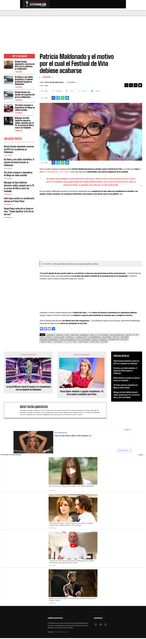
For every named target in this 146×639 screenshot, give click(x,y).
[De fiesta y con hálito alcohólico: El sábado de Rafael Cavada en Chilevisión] (8, 80)
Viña (74, 342)
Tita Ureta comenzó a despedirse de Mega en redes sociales (25, 107)
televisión (58, 342)
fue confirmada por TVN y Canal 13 (57, 172)
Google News (59, 337)
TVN (69, 342)
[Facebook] (126, 85)
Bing (67, 334)
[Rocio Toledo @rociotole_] (13, 410)
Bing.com (74, 334)
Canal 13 (93, 334)
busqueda (84, 334)
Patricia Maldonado (67, 339)
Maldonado (107, 337)
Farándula (18, 130)
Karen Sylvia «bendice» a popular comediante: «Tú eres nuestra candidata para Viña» (81, 393)
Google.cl (71, 337)
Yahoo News (83, 342)
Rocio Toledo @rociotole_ (54, 82)
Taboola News (46, 342)
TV (65, 342)
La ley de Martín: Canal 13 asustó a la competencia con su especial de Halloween (28, 388)
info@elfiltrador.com (61, 632)
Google (49, 337)
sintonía (124, 339)
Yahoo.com (94, 342)
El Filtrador (104, 334)
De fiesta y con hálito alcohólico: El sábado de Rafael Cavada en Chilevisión (24, 81)
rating (94, 339)
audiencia (59, 334)
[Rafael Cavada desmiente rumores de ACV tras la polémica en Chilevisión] (8, 64)
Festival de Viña (132, 334)
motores (125, 337)
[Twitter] (131, 85)
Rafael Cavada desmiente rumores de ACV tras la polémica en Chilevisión (24, 65)
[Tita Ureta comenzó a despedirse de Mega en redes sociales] (8, 108)
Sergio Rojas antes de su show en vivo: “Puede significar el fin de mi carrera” (19, 211)
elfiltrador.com (117, 334)
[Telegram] (140, 85)
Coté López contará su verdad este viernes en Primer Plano (19, 200)
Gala (42, 337)
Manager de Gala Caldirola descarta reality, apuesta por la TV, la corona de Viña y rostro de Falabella (24, 123)
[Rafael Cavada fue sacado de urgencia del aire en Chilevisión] (8, 95)
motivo (116, 337)
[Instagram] (101, 624)
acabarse (50, 334)
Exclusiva (18, 72)
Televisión (18, 113)
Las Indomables (83, 185)
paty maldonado (83, 339)
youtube (104, 342)
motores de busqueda (49, 339)
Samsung (103, 339)
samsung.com (114, 339)
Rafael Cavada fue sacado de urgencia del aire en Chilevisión (25, 94)
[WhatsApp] (136, 85)
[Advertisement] (73, 31)
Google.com (81, 337)
